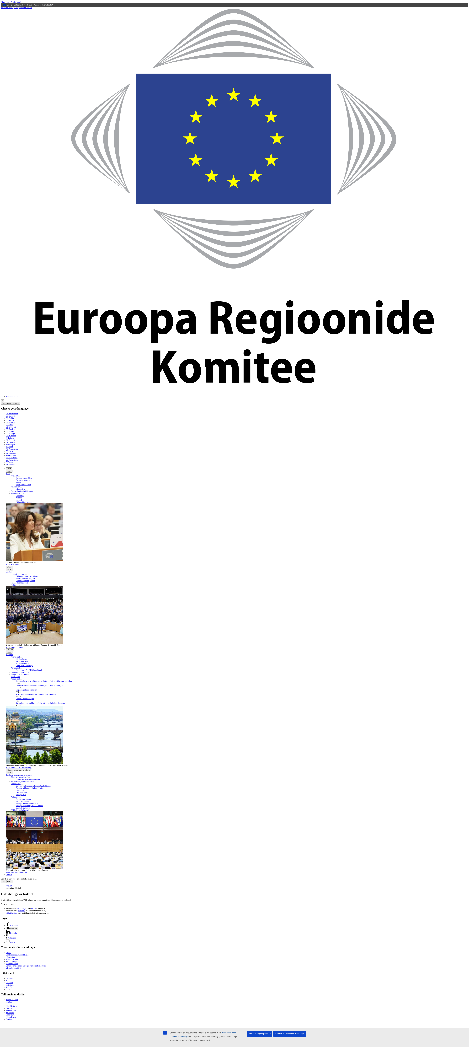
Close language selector (10, 403)
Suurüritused (16, 784)
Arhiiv (8, 953)
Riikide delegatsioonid (19, 583)
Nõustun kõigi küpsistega (260, 1034)
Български (12, 414)
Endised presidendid (23, 485)
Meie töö (10, 650)
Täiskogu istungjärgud (19, 777)
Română (11, 455)
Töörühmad (15, 677)
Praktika (19, 498)
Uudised (9, 875)
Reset (9, 881)
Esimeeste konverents (24, 480)
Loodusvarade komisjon (25, 699)
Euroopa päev (21, 795)
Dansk (10, 420)
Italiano (10, 438)
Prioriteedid (15, 657)
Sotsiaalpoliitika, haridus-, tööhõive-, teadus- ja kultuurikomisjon (40, 703)
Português (11, 453)
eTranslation (10, 957)
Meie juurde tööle (17, 493)
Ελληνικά (11, 427)
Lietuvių (10, 442)
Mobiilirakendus (12, 959)
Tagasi (9, 471)
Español (10, 416)
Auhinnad (14, 797)
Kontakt (9, 1002)
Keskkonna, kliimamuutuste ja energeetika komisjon (36, 694)
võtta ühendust (11, 913)
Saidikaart (10, 1019)
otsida (33, 908)
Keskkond (10, 1013)
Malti (9, 447)
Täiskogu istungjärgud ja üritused (18, 770)
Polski (9, 451)
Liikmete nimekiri (17, 574)
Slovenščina (12, 460)
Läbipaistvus (20, 489)
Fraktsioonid (15, 585)
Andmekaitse (11, 1010)
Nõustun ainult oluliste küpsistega (289, 1034)
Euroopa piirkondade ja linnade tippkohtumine (33, 786)
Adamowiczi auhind (23, 799)
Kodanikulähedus (22, 663)
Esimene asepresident (24, 478)
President (14, 476)
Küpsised (9, 1008)
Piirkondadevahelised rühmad (27, 576)
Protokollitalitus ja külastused (22, 491)
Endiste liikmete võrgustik (26, 578)
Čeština (10, 418)
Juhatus (18, 482)
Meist (9, 469)
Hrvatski (11, 436)
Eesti (9, 425)
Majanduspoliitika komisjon (26, 690)
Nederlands (12, 449)
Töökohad (20, 496)
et (2, 401)
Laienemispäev (21, 792)
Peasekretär (15, 487)
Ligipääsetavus (11, 1006)
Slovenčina (11, 458)
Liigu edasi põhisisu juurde (11, 2)
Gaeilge (10, 433)
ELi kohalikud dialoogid (20, 810)
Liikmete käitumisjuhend (25, 581)
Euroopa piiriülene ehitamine (27, 803)
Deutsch (10, 422)
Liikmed (9, 567)
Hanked (19, 500)
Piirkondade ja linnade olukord (22, 781)
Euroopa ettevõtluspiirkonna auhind (29, 806)
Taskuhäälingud (12, 961)
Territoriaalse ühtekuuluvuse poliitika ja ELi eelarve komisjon (39, 685)
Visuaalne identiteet (13, 968)
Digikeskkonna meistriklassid (17, 955)
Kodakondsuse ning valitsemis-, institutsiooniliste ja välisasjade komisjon (44, 681)
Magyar (10, 444)
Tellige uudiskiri (12, 1000)
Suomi (9, 462)
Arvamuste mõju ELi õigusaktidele (29, 670)
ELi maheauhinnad (23, 808)
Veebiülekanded (12, 964)
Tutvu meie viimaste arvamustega (19, 767)
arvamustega (21, 908)
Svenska (10, 464)
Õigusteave (10, 1015)
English (10, 429)
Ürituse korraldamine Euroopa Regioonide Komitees (26, 966)
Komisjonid (15, 679)
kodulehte (21, 911)
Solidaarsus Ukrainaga (24, 666)
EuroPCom (20, 790)
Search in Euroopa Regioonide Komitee (16, 879)
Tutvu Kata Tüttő (12, 564)
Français (10, 431)
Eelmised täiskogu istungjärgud (28, 779)
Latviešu (11, 440)
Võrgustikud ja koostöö (20, 674)
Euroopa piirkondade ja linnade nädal (30, 788)
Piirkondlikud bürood (24, 502)
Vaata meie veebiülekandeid (16, 872)
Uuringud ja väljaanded (20, 672)
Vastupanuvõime (22, 661)
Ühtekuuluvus (21, 659)
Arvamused (15, 668)
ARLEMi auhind (22, 801)
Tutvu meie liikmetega (14, 647)
